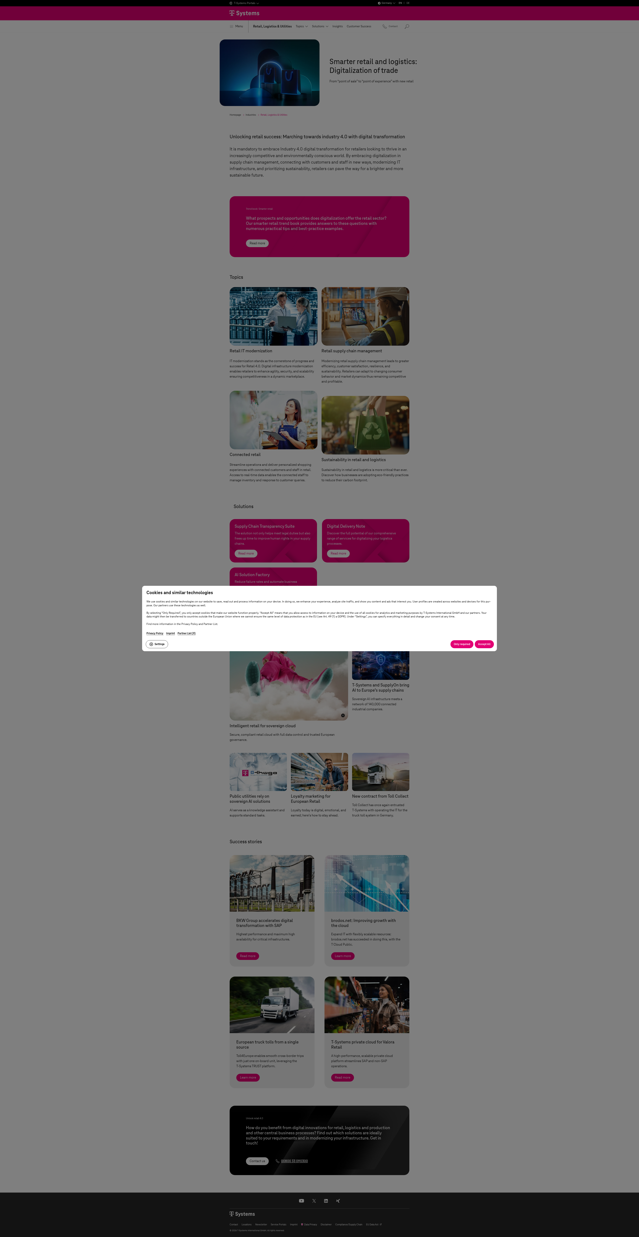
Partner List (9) (187, 633)
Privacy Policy (154, 633)
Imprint (170, 633)
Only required (462, 644)
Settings (160, 644)
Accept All (484, 644)
